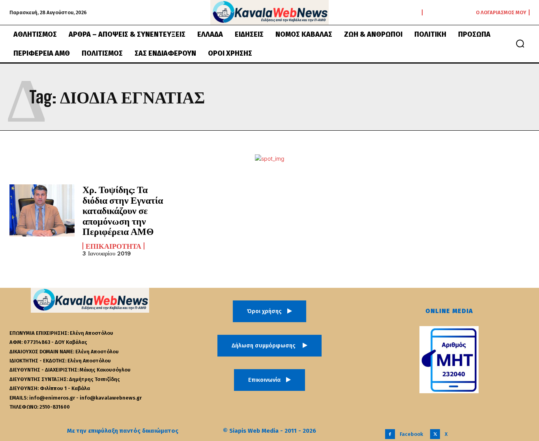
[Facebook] (390, 434)
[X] (435, 434)
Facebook (411, 434)
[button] (520, 43)
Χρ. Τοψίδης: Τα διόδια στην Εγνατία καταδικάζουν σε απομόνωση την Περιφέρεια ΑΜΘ (122, 210)
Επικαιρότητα (113, 246)
